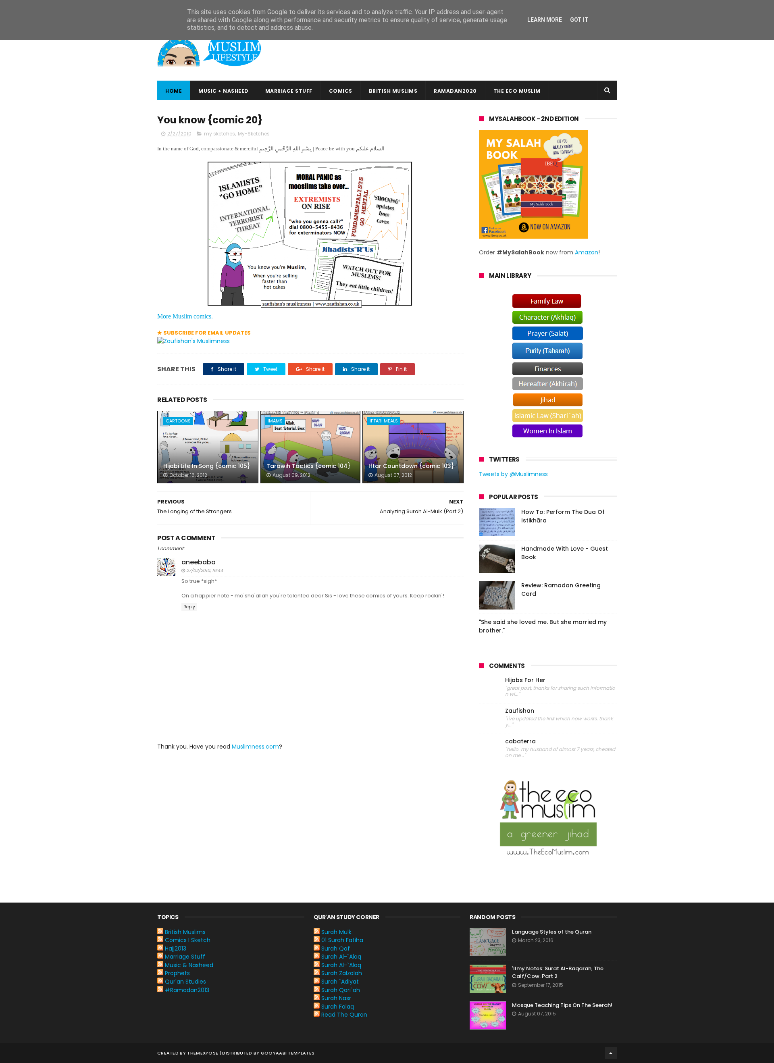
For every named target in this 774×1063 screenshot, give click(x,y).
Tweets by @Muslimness (513, 474)
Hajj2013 (175, 948)
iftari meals (384, 421)
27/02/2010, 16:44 (204, 570)
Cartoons (178, 421)
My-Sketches (254, 133)
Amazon (586, 252)
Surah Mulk (336, 932)
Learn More (544, 20)
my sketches (219, 133)
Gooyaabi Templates (287, 1053)
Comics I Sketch (187, 940)
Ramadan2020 (455, 90)
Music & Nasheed (189, 965)
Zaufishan (519, 710)
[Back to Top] (611, 1053)
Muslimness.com (255, 747)
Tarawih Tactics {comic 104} (308, 466)
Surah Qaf (335, 948)
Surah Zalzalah (341, 973)
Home (173, 90)
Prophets (177, 973)
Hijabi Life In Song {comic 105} (206, 466)
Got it (579, 20)
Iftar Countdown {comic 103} (411, 466)
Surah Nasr (336, 998)
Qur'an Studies (185, 982)
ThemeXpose (202, 1053)
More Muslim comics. (185, 316)
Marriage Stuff (288, 90)
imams (275, 421)
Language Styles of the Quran (551, 932)
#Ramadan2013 (187, 990)
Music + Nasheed (223, 90)
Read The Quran (344, 1015)
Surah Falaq (337, 1007)
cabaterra (520, 741)
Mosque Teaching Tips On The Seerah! (562, 1005)
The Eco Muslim (517, 90)
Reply (189, 607)
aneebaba (198, 562)
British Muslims (393, 90)
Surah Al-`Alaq (341, 957)
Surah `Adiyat (340, 982)
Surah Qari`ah (340, 990)
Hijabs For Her (525, 680)
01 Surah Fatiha (342, 940)
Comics (340, 90)
